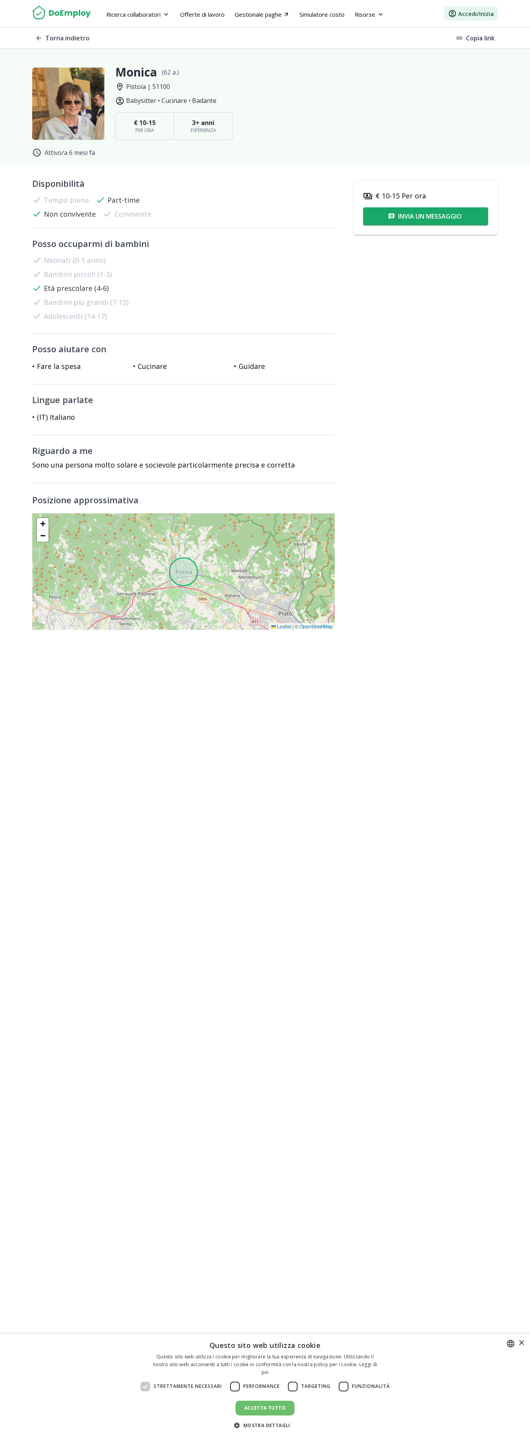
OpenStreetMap (316, 626)
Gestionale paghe (262, 14)
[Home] (61, 13)
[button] (42, 524)
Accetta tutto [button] (265, 1408)
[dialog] (265, 1386)
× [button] (521, 1343)
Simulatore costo (322, 14)
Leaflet (283, 626)
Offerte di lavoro (202, 14)
